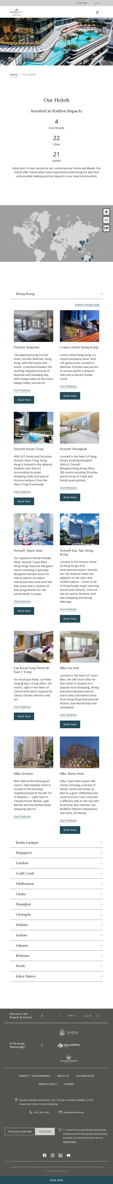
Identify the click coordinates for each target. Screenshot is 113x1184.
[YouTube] (68, 1156)
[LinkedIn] (60, 1156)
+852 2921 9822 (41, 1112)
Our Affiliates (85, 1076)
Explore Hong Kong (87, 304)
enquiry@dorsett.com (73, 1112)
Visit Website (22, 390)
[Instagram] (52, 1156)
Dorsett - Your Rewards (34, 1076)
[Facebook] (44, 1156)
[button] (97, 1016)
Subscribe (45, 1131)
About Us (63, 1076)
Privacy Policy (48, 1084)
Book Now (56, 1180)
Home (14, 74)
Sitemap (69, 1084)
